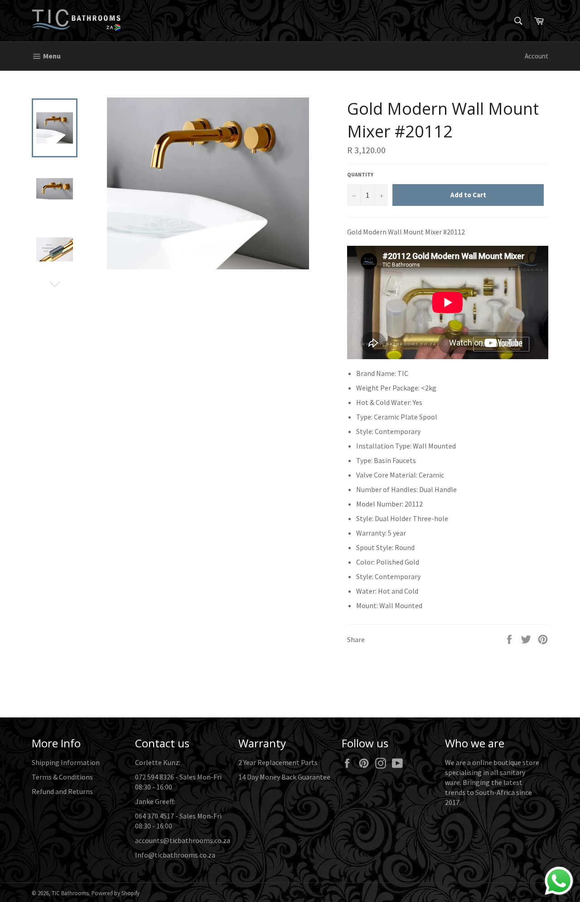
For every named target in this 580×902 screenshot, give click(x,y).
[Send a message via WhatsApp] (558, 880)
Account (536, 56)
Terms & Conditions (62, 776)
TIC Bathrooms (70, 893)
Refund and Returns (62, 791)
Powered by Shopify (116, 893)
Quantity (360, 174)
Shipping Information (66, 762)
